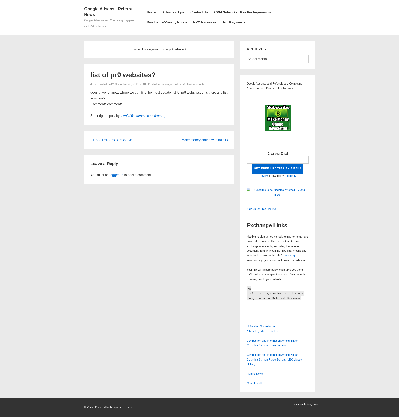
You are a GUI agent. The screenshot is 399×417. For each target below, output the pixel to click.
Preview (263, 175)
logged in (116, 175)
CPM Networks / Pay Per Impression (242, 12)
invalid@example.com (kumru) (143, 116)
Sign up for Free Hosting (261, 208)
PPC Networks (204, 22)
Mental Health (255, 383)
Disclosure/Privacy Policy (167, 22)
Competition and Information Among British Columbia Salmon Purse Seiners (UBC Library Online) (274, 359)
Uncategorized (169, 84)
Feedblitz (291, 175)
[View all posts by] (92, 84)
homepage (290, 255)
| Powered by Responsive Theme (113, 407)
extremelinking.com (306, 404)
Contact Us (199, 12)
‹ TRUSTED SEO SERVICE (111, 140)
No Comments (195, 84)
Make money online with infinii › (205, 140)
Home (151, 12)
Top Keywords (233, 22)
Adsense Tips (173, 12)
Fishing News (255, 373)
